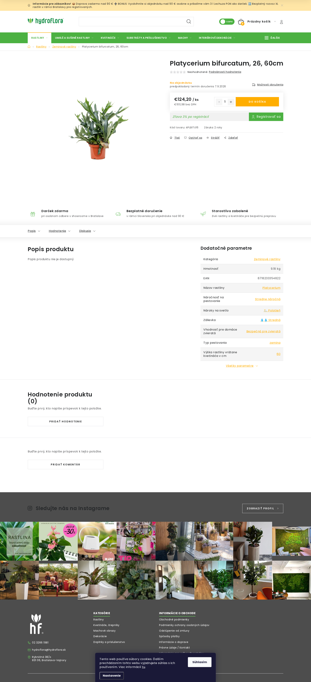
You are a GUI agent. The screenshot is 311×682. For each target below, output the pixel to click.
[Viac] (272, 37)
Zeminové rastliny (267, 259)
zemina (275, 343)
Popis (32, 231)
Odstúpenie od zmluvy (174, 630)
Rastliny (98, 619)
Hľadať (189, 21)
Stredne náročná (268, 299)
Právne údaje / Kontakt (174, 647)
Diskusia (85, 231)
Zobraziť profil (260, 508)
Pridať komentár (65, 464)
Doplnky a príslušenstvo (109, 642)
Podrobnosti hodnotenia (225, 72)
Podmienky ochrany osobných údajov (184, 625)
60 (278, 354)
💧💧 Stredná (270, 320)
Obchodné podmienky (174, 619)
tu (143, 667)
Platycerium (271, 288)
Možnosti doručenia (270, 84)
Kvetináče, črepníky (106, 625)
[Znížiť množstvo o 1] (219, 102)
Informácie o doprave (173, 642)
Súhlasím (199, 662)
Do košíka (257, 102)
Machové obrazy (104, 630)
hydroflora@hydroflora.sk (49, 649)
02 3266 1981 (40, 642)
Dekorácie (100, 636)
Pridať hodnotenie (65, 421)
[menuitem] (39, 37)
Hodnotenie (57, 231)
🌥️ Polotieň (272, 310)
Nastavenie (112, 676)
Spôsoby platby (169, 636)
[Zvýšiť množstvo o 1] (231, 102)
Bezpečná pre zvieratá (263, 331)
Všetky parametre (240, 366)
